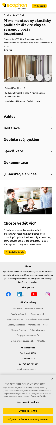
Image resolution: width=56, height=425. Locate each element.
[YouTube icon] (34, 294)
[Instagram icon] (48, 294)
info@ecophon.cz (31, 369)
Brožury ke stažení (16, 325)
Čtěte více (8, 50)
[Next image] (48, 77)
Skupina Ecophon (18, 330)
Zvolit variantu (28, 410)
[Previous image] (31, 77)
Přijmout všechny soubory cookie (28, 419)
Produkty (17, 308)
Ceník (45, 325)
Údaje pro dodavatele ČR (28, 335)
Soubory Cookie (38, 396)
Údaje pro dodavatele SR (22, 341)
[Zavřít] (52, 378)
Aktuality (41, 341)
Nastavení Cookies (28, 402)
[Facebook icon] (8, 294)
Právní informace (37, 330)
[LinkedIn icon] (20, 294)
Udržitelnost (34, 325)
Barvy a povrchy (38, 314)
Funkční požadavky (19, 314)
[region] (28, 400)
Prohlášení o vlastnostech (37, 319)
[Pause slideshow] (39, 77)
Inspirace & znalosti (34, 308)
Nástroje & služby (15, 319)
